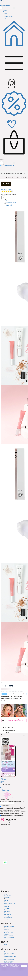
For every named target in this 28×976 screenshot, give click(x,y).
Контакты (6, 955)
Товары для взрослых (9, 916)
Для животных (7, 914)
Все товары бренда (6, 189)
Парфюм (6, 902)
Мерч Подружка (8, 917)
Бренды (6, 919)
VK (0, 787)
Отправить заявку (5, 805)
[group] (6, 191)
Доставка (9, 937)
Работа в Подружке (9, 953)
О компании (7, 951)
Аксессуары (7, 908)
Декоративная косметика (12, 173)
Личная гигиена (8, 905)
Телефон (16, 803)
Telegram (2, 789)
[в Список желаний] (3, 198)
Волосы (6, 900)
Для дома (6, 909)
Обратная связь (5, 790)
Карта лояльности (8, 932)
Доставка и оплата (9, 959)
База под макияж (11, 174)
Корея (5, 894)
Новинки (6, 929)
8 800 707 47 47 (5, 786)
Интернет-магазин (9, 926)
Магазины (6, 934)
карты (9, 935)
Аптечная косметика (9, 903)
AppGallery (2, 781)
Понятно (24, 966)
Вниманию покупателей (10, 956)
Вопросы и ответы (9, 961)
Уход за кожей (7, 897)
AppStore (2, 778)
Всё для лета (7, 895)
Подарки (6, 906)
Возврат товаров (8, 958)
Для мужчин (7, 911)
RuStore (2, 783)
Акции (5, 944)
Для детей (6, 913)
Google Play (3, 779)
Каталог (3, 173)
